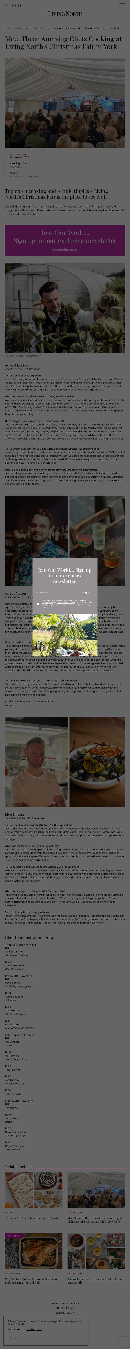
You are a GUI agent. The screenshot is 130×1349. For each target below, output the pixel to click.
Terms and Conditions (66, 603)
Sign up (87, 592)
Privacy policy (47, 603)
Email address (44, 594)
